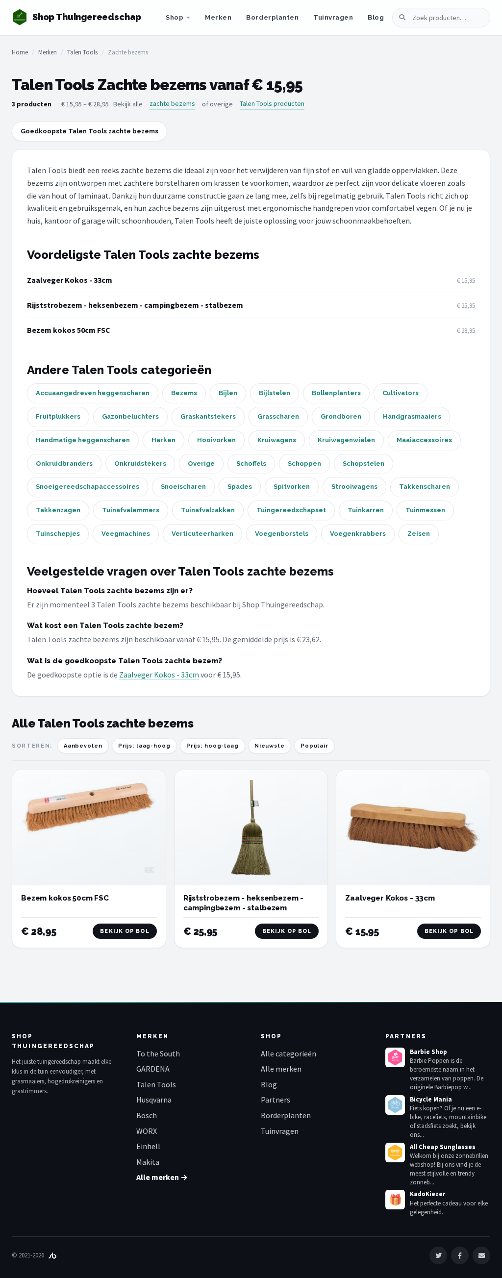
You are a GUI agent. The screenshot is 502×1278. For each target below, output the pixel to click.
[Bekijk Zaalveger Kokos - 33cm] (413, 827)
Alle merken (281, 1069)
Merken (218, 17)
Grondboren (341, 416)
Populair (314, 746)
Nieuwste (269, 746)
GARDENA (153, 1069)
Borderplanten (272, 17)
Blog (376, 17)
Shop (174, 17)
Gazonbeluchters (130, 416)
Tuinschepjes (58, 533)
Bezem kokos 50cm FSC (68, 330)
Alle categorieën (288, 1053)
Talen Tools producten (272, 103)
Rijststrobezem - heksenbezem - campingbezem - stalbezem (135, 305)
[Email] (481, 1255)
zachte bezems (172, 103)
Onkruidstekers (140, 463)
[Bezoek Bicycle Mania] (395, 1105)
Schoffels (251, 463)
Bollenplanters (336, 393)
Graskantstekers (208, 416)
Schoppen (304, 463)
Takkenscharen (424, 486)
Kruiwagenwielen (346, 440)
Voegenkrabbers (358, 533)
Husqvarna (154, 1099)
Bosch (146, 1115)
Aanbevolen (83, 746)
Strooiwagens (354, 486)
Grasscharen (278, 416)
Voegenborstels (281, 533)
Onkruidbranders (64, 463)
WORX (146, 1131)
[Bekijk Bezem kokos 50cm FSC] (89, 827)
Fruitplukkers (58, 416)
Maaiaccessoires (424, 440)
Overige (201, 463)
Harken (163, 440)
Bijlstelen (274, 393)
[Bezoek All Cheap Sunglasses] (395, 1152)
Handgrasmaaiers (412, 416)
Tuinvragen (333, 17)
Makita (147, 1162)
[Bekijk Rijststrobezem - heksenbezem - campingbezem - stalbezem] (251, 827)
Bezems (184, 393)
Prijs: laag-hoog (144, 746)
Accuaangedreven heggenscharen (93, 393)
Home (20, 52)
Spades (239, 486)
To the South (158, 1053)
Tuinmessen (425, 510)
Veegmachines (125, 533)
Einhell (148, 1146)
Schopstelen (363, 463)
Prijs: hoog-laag (212, 746)
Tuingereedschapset (291, 510)
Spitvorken (292, 486)
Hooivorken (216, 440)
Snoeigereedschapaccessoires (87, 486)
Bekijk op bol (124, 931)
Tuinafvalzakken (208, 510)
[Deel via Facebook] (460, 1255)
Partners (275, 1099)
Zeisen (418, 533)
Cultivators (400, 393)
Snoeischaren (183, 486)
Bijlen (228, 393)
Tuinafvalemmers (130, 510)
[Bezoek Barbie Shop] (395, 1057)
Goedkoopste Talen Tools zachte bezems (89, 131)
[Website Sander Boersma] (52, 1255)
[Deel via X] (438, 1255)
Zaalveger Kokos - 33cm (69, 280)
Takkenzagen (58, 510)
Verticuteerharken (202, 533)
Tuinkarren (366, 510)
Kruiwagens (276, 440)
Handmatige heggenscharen (83, 440)
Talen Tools (82, 52)
